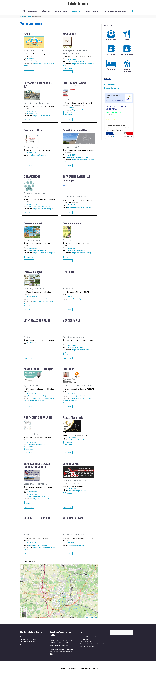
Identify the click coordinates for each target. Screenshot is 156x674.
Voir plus (28, 72)
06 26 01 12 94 (71, 437)
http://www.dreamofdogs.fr (43, 209)
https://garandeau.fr (79, 110)
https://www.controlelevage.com (39, 500)
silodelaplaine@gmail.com (37, 545)
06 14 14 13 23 (71, 108)
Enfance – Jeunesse (61, 11)
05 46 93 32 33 (32, 492)
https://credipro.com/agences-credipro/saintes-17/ (78, 399)
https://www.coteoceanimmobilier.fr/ (78, 161)
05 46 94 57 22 (32, 58)
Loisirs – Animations (92, 11)
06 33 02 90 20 (32, 204)
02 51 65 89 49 (32, 111)
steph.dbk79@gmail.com (37, 444)
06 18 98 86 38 (32, 297)
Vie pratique (76, 11)
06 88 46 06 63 (32, 153)
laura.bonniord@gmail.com (38, 155)
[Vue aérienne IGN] (24, 614)
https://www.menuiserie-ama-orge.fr (39, 64)
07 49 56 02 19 (71, 297)
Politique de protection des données (93, 644)
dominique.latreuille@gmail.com (79, 207)
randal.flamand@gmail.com (77, 440)
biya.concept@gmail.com (76, 61)
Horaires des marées (111, 88)
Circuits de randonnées (127, 70)
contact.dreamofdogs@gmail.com (40, 206)
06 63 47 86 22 (32, 343)
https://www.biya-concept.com (83, 64)
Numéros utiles (109, 84)
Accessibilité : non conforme (90, 637)
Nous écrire (24, 645)
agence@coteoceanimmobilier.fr (78, 157)
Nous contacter (111, 39)
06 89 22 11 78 (71, 543)
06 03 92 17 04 (32, 543)
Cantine (126, 39)
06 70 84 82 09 (32, 442)
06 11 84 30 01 (32, 394)
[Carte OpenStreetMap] (24, 609)
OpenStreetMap (93, 617)
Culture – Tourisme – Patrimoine (115, 11)
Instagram (68, 68)
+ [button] (22, 566)
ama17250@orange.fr (36, 61)
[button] (132, 11)
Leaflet (86, 617)
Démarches (46, 11)
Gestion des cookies (87, 646)
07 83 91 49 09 (71, 394)
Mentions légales (86, 641)
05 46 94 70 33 (32, 248)
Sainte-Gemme (78, 3)
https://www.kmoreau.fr (41, 116)
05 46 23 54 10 (32, 113)
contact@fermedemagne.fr (37, 250)
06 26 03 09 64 (71, 205)
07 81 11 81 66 (71, 59)
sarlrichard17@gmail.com (76, 491)
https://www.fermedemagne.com (39, 254)
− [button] (22, 568)
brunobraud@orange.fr (75, 545)
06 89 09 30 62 (32, 494)
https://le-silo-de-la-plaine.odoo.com (39, 548)
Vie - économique (127, 54)
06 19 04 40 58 (71, 488)
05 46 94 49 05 (71, 248)
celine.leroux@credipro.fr (76, 396)
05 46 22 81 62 (71, 345)
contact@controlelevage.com (38, 496)
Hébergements (111, 69)
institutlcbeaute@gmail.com (77, 299)
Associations (111, 54)
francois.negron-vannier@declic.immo (41, 396)
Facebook (68, 66)
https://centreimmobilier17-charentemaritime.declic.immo (39, 399)
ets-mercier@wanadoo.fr (76, 347)
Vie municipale (33, 11)
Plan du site (84, 639)
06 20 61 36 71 (71, 155)
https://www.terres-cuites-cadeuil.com (78, 351)
